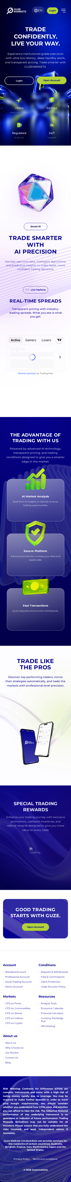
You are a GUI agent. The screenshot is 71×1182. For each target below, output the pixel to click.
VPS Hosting (48, 1026)
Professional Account (17, 976)
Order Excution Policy (53, 986)
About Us (10, 1042)
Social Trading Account (18, 981)
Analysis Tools (49, 1003)
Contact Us (11, 1057)
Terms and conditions (45, 1159)
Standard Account (15, 971)
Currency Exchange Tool (52, 1020)
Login (52, 10)
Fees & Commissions (53, 976)
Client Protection (50, 981)
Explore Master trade (26, 698)
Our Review (12, 1052)
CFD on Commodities (17, 1008)
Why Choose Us (14, 1047)
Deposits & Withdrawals (54, 971)
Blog (8, 1062)
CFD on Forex (13, 1003)
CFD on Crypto (14, 1023)
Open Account (51, 80)
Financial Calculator (52, 1013)
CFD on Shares (13, 1013)
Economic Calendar (52, 1008)
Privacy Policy (22, 1159)
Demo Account (14, 986)
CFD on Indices (14, 1018)
